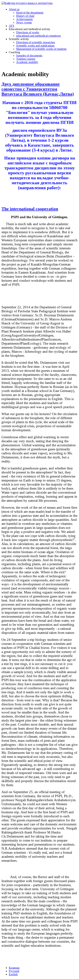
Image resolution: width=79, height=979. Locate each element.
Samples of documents (29, 55)
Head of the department (29, 12)
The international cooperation (29, 208)
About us (14, 9)
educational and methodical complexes (38, 35)
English (13, 974)
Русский (14, 971)
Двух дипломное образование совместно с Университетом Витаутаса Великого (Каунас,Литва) (37, 89)
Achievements (24, 19)
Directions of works (27, 32)
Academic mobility (27, 62)
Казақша (14, 967)
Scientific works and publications (35, 45)
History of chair (25, 15)
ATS (11, 25)
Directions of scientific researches (35, 42)
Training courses (25, 58)
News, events (24, 22)
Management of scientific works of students (41, 48)
